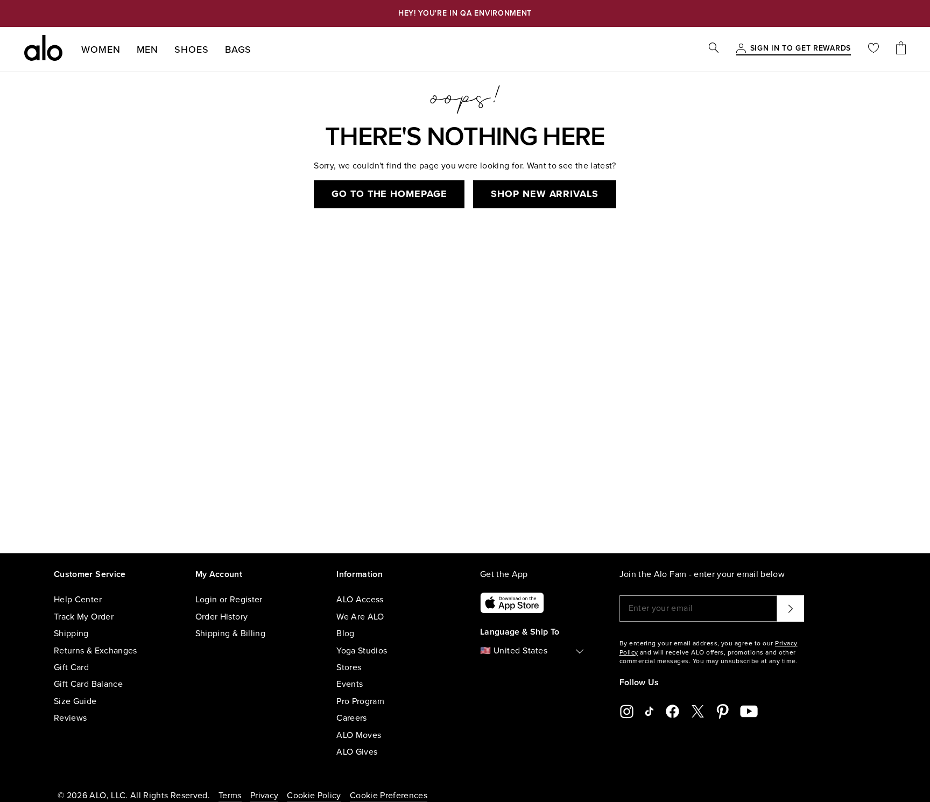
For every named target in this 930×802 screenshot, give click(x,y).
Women (101, 49)
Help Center (78, 599)
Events (349, 684)
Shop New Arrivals (544, 194)
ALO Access (360, 599)
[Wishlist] (873, 49)
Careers (351, 718)
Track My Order (84, 616)
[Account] (741, 49)
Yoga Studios (361, 650)
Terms (230, 795)
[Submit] (790, 608)
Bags (238, 49)
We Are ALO (360, 616)
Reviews (70, 718)
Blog (345, 633)
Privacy (264, 795)
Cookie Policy (314, 795)
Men (148, 49)
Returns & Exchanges (95, 650)
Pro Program (360, 701)
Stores (348, 667)
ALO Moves (358, 735)
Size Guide (75, 701)
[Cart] (901, 49)
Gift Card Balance (88, 684)
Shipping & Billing (230, 633)
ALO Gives (356, 752)
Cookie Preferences (388, 795)
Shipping (71, 633)
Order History (221, 616)
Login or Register (229, 599)
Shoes (191, 49)
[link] (800, 49)
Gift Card (71, 667)
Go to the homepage (389, 194)
